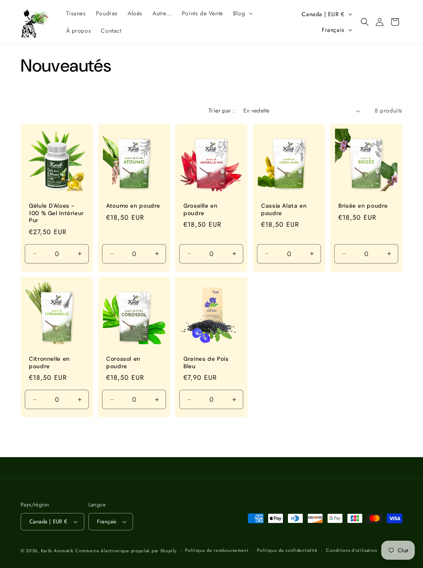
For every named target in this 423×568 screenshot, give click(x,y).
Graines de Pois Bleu (205, 362)
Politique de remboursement (216, 550)
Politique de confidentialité (287, 550)
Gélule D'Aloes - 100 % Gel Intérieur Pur (56, 213)
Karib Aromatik (57, 550)
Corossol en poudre (123, 362)
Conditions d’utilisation (351, 550)
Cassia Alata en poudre (284, 209)
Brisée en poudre (363, 205)
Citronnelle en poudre (49, 362)
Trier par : (222, 110)
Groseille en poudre (200, 209)
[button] (242, 13)
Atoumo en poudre (133, 205)
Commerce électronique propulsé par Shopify (125, 550)
